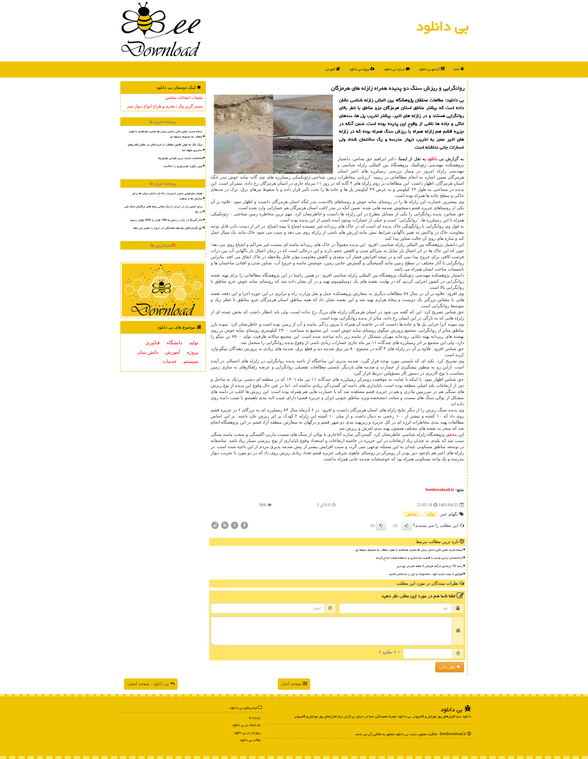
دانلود (432, 159)
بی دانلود (442, 26)
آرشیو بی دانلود (430, 69)
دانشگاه (174, 342)
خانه (457, 69)
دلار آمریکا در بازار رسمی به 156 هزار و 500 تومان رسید (166, 220)
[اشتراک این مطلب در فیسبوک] (244, 525)
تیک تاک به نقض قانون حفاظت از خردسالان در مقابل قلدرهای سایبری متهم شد (165, 147)
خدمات (169, 361)
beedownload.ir (440, 489)
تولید (431, 514)
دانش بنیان (147, 352)
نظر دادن (448, 667)
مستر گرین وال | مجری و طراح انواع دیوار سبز (165, 106)
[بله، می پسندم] (407, 525)
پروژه (192, 352)
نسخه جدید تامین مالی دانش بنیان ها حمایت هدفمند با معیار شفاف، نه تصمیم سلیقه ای (409, 550)
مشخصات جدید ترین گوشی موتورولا (180, 158)
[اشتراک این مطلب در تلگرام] (215, 525)
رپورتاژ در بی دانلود (247, 732)
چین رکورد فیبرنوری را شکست (182, 166)
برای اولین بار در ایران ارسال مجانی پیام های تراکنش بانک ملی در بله (163, 209)
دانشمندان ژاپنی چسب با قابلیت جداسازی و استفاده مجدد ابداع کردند (419, 558)
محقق (451, 434)
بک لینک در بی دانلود (246, 725)
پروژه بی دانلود (359, 69)
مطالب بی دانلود (250, 740)
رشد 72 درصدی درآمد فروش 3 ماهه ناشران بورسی (430, 566)
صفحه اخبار (292, 684)
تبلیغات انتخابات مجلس (184, 97)
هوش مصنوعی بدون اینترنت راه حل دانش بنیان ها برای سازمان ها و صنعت (167, 196)
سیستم (190, 361)
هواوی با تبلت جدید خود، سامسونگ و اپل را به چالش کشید (426, 574)
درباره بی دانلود (395, 69)
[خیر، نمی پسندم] (381, 525)
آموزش (331, 69)
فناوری (152, 342)
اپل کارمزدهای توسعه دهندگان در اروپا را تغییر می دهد (167, 228)
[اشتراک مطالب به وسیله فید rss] (225, 525)
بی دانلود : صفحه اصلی (148, 684)
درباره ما (255, 717)
